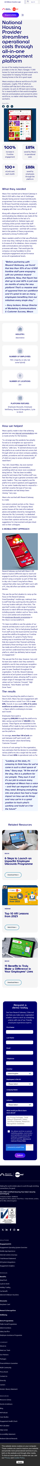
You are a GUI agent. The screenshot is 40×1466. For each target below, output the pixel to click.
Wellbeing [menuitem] (3, 1315)
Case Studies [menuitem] (4, 1417)
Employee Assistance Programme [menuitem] (11, 1335)
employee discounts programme (17, 617)
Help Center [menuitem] (4, 1430)
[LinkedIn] (7, 1230)
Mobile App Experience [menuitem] (7, 1251)
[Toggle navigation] (22, 15)
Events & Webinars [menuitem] (6, 1404)
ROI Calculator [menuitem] (4, 1426)
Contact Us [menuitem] (3, 1376)
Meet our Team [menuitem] (5, 1350)
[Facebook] (10, 1230)
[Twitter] (3, 1230)
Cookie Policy (19, 1458)
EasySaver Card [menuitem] (5, 1304)
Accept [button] (20, 1462)
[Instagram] (14, 1230)
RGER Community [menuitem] (5, 1368)
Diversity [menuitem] (3, 1380)
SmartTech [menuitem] (3, 1280)
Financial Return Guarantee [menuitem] (9, 1363)
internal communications (24, 433)
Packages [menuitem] (3, 1359)
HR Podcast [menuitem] (4, 1413)
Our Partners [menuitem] (4, 1355)
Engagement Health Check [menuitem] (8, 1421)
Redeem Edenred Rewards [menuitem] (8, 1439)
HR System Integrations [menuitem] (7, 1262)
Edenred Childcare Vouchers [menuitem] (9, 1295)
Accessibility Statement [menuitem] (7, 1434)
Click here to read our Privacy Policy (21, 1140)
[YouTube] (18, 1230)
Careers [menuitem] (2, 1385)
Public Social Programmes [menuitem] (8, 1324)
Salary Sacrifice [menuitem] (5, 1331)
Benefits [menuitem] (3, 1277)
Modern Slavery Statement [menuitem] (8, 1389)
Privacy (7, 1458)
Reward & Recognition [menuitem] (8, 1310)
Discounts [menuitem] (3, 1301)
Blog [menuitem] (1, 1408)
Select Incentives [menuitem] (5, 1328)
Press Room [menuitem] (4, 1372)
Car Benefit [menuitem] (3, 1291)
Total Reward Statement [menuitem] (8, 1258)
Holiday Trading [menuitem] (5, 1287)
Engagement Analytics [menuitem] (7, 1266)
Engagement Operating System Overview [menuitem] (13, 1247)
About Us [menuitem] (3, 1346)
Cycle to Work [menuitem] (4, 1284)
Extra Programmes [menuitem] (6, 1321)
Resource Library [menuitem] (5, 1400)
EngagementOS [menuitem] (5, 1244)
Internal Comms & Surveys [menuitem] (8, 1255)
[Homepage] (10, 9)
